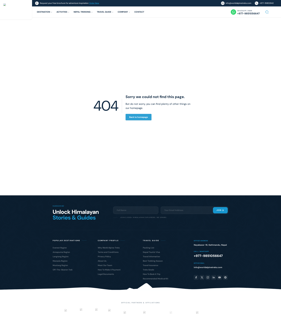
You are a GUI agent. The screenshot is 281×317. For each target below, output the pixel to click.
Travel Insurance (150, 265)
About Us (102, 261)
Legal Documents (106, 274)
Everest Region (60, 248)
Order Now (94, 3)
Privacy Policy (104, 256)
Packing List (148, 248)
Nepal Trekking (82, 12)
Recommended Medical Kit (155, 278)
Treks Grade (148, 269)
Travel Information (151, 256)
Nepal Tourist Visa (151, 252)
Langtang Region (60, 256)
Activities (61, 12)
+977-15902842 (266, 3)
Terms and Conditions (108, 252)
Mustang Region (60, 265)
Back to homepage (138, 117)
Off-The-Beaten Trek (62, 269)
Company (123, 12)
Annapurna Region (61, 252)
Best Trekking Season (153, 261)
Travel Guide (104, 12)
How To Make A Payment (109, 269)
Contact (139, 12)
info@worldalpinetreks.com (238, 3)
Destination (43, 12)
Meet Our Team (105, 265)
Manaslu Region (60, 261)
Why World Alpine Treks (109, 248)
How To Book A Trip (151, 274)
